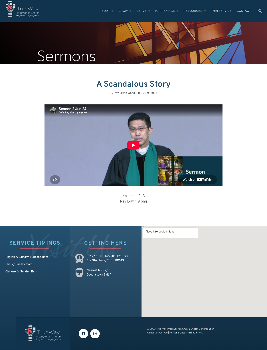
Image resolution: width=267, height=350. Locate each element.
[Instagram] (95, 333)
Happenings (165, 10)
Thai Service (221, 10)
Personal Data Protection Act (186, 332)
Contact (244, 10)
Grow (123, 10)
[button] (260, 11)
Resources (192, 10)
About (105, 10)
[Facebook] (83, 333)
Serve (141, 10)
